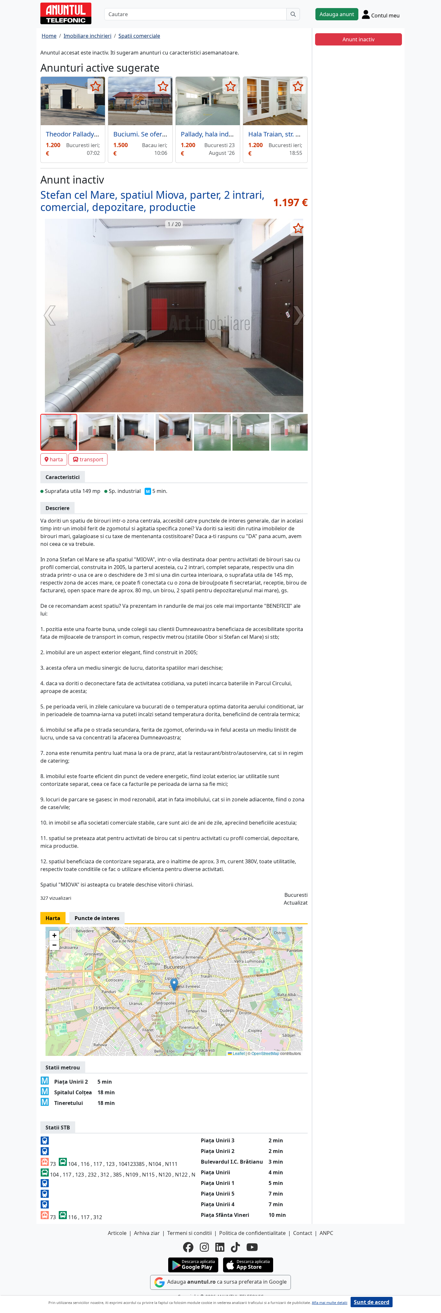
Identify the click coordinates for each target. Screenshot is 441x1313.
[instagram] (204, 1247)
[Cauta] (293, 14)
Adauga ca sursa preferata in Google (226, 1282)
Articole (117, 1233)
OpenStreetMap (265, 1053)
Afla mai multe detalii (329, 1302)
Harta (53, 918)
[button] (174, 984)
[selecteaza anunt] (95, 86)
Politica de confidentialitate (252, 1233)
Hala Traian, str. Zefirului (284, 134)
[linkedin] (219, 1247)
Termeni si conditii (189, 1233)
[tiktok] (235, 1247)
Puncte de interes (97, 918)
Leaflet (238, 1053)
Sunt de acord (371, 1302)
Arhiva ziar (147, 1233)
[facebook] (188, 1247)
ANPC (326, 1233)
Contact (302, 1233)
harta (56, 459)
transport (91, 459)
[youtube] (252, 1247)
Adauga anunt (337, 14)
